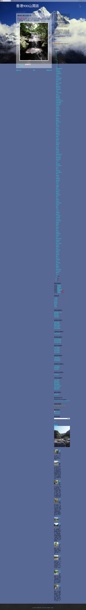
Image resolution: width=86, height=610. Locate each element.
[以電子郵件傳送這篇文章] (25, 64)
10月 (57, 63)
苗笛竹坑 (57, 227)
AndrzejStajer (44, 607)
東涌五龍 (55, 302)
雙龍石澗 (57, 266)
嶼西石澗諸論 (58, 79)
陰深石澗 (57, 181)
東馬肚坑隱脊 (59, 289)
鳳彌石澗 (57, 133)
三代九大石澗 (59, 571)
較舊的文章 (49, 70)
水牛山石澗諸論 (56, 349)
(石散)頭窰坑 (58, 71)
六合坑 (57, 209)
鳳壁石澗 (57, 144)
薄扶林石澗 (58, 178)
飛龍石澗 (57, 232)
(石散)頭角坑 (59, 290)
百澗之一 (55, 305)
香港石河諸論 (56, 315)
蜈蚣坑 (57, 188)
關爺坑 (57, 264)
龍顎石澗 (57, 139)
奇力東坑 (57, 160)
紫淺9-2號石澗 (58, 220)
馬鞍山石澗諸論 (56, 352)
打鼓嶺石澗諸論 (56, 367)
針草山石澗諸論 (58, 78)
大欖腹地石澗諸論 (57, 359)
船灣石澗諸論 (58, 104)
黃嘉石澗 (57, 199)
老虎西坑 (57, 152)
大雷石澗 (57, 151)
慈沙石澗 (59, 481)
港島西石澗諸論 (56, 323)
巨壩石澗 (57, 241)
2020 (56, 51)
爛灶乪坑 (56, 425)
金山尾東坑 (59, 285)
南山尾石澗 (58, 259)
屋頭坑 (57, 206)
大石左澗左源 (58, 215)
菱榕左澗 (57, 191)
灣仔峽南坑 (58, 217)
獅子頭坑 (57, 222)
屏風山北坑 (58, 70)
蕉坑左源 (57, 235)
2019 (56, 52)
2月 (57, 67)
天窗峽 (57, 81)
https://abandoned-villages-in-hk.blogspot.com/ (62, 400)
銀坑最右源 (58, 212)
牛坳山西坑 (58, 134)
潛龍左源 (57, 125)
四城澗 (57, 94)
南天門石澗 (58, 219)
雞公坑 (57, 128)
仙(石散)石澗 (58, 194)
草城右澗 (57, 175)
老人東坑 (57, 146)
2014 (56, 278)
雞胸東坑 (57, 224)
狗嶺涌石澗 (58, 164)
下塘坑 (57, 183)
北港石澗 (57, 105)
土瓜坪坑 (58, 291)
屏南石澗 (57, 107)
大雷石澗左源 (58, 99)
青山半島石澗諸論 (57, 360)
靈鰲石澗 (57, 118)
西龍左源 (57, 251)
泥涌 (57, 162)
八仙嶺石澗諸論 (58, 73)
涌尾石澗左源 (58, 159)
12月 (57, 60)
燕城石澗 (57, 185)
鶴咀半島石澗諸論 (57, 328)
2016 (56, 57)
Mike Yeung (57, 411)
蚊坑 (59, 517)
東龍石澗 (57, 254)
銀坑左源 (57, 214)
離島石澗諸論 (56, 394)
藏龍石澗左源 (58, 115)
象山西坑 (57, 204)
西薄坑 (57, 123)
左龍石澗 (57, 245)
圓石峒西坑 (58, 180)
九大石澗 (55, 299)
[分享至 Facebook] (29, 64)
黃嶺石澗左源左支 (59, 68)
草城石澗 (57, 76)
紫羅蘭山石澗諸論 (57, 325)
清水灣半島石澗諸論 (57, 339)
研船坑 (57, 196)
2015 (56, 59)
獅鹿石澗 (57, 246)
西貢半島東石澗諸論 (57, 340)
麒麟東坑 (57, 186)
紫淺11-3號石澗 (58, 243)
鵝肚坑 (57, 261)
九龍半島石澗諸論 (57, 333)
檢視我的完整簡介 (57, 413)
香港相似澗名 (56, 313)
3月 (57, 65)
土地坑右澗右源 (58, 165)
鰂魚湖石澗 (58, 240)
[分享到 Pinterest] (30, 64)
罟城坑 (57, 228)
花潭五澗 (55, 306)
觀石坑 (57, 173)
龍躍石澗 (57, 120)
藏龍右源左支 (58, 87)
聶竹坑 (57, 256)
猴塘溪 (57, 136)
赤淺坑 (57, 248)
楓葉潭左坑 (58, 97)
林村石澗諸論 (56, 374)
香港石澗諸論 (56, 316)
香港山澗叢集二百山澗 (58, 312)
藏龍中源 (57, 84)
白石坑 (57, 167)
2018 (56, 54)
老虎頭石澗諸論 (56, 384)
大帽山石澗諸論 (58, 102)
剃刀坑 (57, 141)
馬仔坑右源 (58, 170)
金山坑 (57, 117)
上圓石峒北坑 (58, 89)
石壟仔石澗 (58, 131)
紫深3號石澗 (58, 262)
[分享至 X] (27, 64)
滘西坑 (57, 198)
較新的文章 (18, 70)
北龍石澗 (57, 113)
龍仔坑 (57, 225)
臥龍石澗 (57, 112)
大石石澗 (57, 138)
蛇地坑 (57, 230)
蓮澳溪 (57, 147)
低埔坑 (57, 91)
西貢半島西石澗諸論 (57, 342)
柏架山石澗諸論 (56, 322)
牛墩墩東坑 (59, 292)
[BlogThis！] (26, 64)
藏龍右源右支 (58, 86)
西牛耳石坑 (58, 110)
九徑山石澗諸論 (56, 357)
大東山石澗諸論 (58, 92)
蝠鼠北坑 (57, 272)
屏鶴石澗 (57, 193)
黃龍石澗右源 (58, 233)
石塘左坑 (57, 253)
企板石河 (57, 201)
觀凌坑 (57, 168)
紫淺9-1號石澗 (58, 269)
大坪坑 (57, 274)
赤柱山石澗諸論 (56, 326)
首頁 (34, 70)
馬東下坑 (57, 267)
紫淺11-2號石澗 (58, 238)
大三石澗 (58, 286)
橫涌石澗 (57, 149)
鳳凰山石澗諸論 (56, 387)
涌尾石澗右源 (58, 157)
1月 (57, 276)
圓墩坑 (57, 207)
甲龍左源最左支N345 (59, 100)
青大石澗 (57, 126)
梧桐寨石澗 (59, 451)
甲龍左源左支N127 (59, 154)
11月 (57, 62)
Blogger (52, 607)
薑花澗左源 (59, 287)
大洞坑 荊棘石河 (59, 172)
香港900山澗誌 (27, 5)
